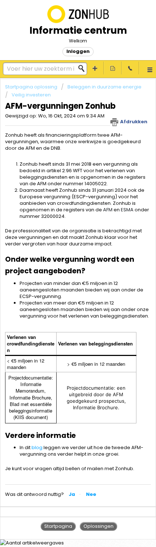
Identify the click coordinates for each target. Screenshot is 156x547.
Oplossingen (98, 526)
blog (37, 447)
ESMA (127, 209)
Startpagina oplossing (31, 86)
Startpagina (58, 526)
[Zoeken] (83, 68)
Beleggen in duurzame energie (104, 86)
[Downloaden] (64, 272)
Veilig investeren (31, 94)
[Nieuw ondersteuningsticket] (95, 68)
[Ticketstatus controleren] (113, 68)
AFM (107, 209)
